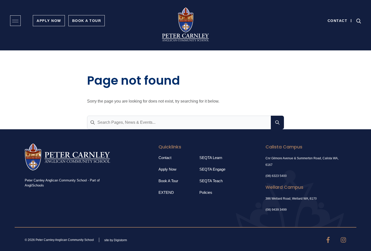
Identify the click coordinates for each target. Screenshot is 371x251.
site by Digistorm (115, 240)
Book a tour (86, 21)
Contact (338, 21)
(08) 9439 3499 (276, 209)
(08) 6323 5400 (276, 176)
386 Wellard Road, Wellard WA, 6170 (291, 198)
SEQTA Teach (211, 181)
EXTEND (166, 192)
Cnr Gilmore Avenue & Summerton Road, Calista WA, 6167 (302, 161)
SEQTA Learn (210, 157)
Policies (205, 192)
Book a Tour (168, 181)
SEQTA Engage (212, 169)
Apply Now (49, 21)
